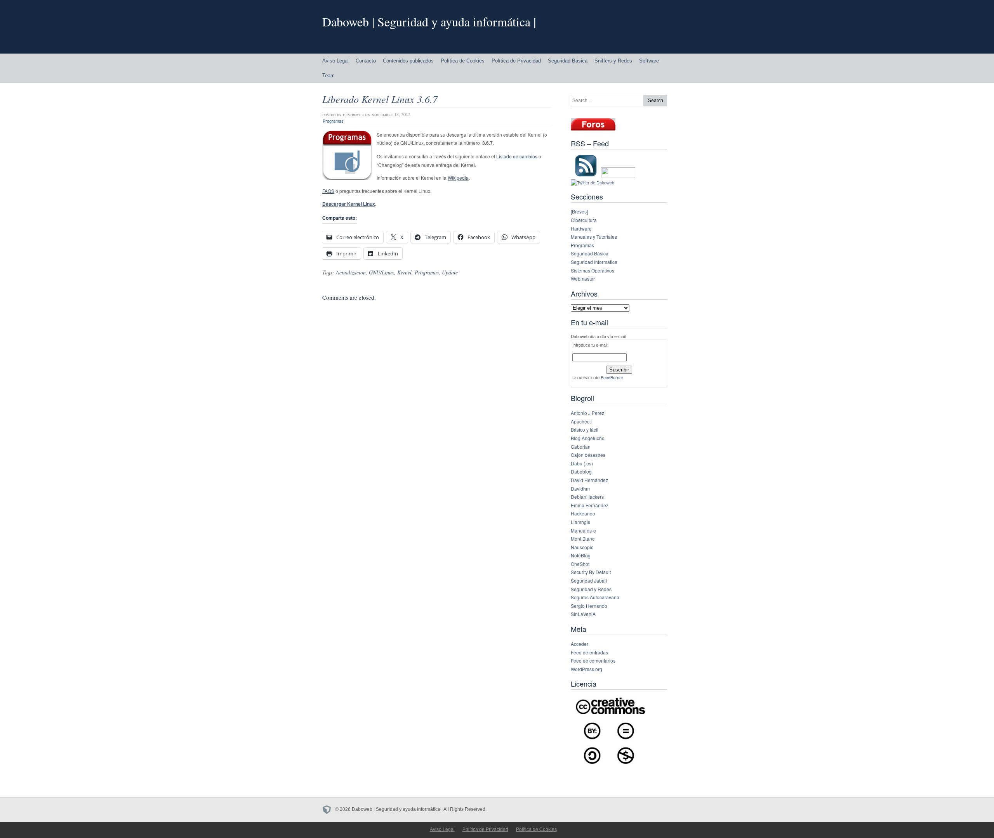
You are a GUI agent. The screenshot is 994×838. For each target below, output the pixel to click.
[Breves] (579, 211)
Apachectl (581, 421)
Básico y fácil (584, 429)
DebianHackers (587, 496)
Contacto (366, 61)
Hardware (581, 228)
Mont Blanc (582, 538)
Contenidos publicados (408, 61)
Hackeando (583, 513)
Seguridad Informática (594, 262)
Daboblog (581, 471)
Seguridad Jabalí (589, 580)
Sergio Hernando (589, 605)
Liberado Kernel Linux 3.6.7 (380, 99)
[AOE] (328, 809)
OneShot (580, 563)
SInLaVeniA (583, 614)
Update (450, 272)
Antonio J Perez (587, 412)
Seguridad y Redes (591, 589)
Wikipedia (458, 177)
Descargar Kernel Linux (348, 203)
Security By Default (591, 572)
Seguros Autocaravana (595, 597)
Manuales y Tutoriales (594, 236)
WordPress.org (586, 669)
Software (649, 61)
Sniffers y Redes (613, 61)
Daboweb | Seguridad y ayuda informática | (429, 21)
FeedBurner (612, 377)
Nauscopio (582, 547)
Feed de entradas (589, 652)
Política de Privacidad (516, 61)
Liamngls (580, 522)
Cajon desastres (588, 454)
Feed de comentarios (593, 660)
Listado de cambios (516, 156)
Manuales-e (583, 530)
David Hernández (589, 480)
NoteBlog (581, 555)
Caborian (581, 446)
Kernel (404, 272)
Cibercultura (584, 220)
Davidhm (580, 488)
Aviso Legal (335, 61)
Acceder (579, 643)
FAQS (328, 190)
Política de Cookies (463, 61)
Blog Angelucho (588, 438)
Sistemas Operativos (592, 270)
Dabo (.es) (582, 463)
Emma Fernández (589, 505)
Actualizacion (351, 272)
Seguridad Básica (567, 61)
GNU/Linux (381, 272)
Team (328, 75)
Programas (333, 121)
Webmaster (583, 278)
